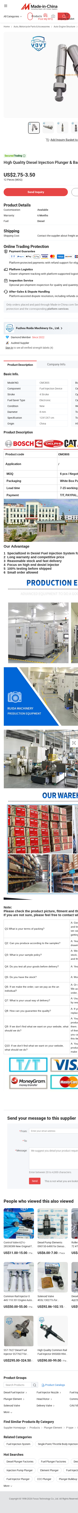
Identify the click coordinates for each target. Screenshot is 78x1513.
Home (7, 26)
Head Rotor (43, 1399)
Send (35, 1181)
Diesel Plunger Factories (20, 1461)
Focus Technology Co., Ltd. (46, 1498)
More (7, 1485)
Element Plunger (49, 1470)
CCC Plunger (44, 1479)
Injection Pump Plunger (20, 1470)
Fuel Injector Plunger (18, 1479)
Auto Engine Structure (64, 26)
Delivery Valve (44, 1405)
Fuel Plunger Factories (53, 1461)
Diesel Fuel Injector (14, 1392)
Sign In (9, 347)
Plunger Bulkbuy (68, 1479)
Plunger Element (13, 1399)
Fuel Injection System (18, 1444)
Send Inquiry (36, 192)
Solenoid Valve (12, 1405)
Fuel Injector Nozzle (48, 1392)
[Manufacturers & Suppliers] (39, 6)
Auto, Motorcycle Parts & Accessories (32, 26)
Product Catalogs (55, 1385)
